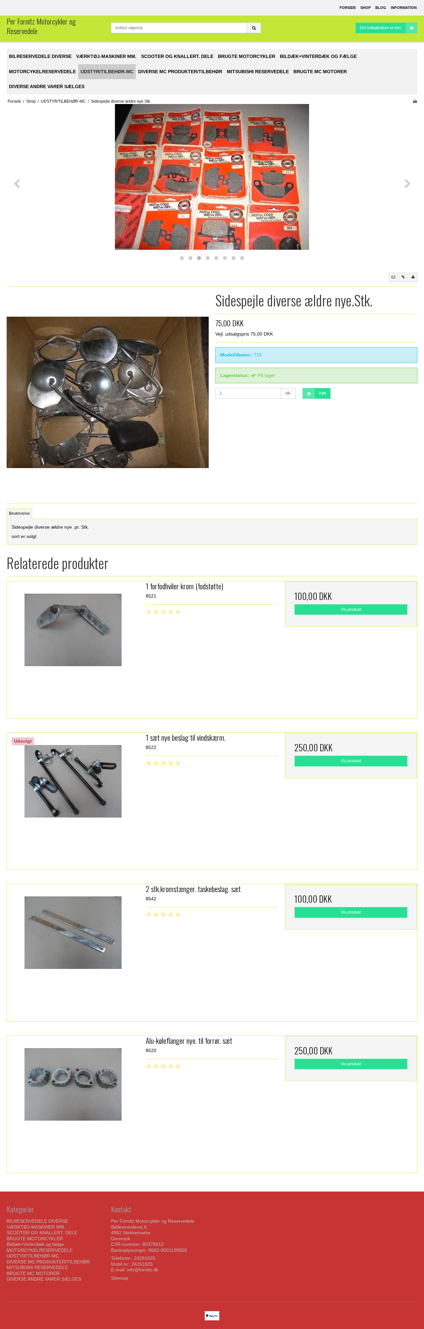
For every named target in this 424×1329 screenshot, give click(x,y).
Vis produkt (351, 609)
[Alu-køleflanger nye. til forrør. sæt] (73, 1102)
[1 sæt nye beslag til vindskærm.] (73, 799)
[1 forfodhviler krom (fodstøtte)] (73, 647)
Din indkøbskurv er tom (380, 28)
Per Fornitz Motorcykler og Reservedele (41, 26)
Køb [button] (322, 393)
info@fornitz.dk (142, 1269)
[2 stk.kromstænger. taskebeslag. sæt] (73, 950)
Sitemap (119, 1278)
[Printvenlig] (414, 101)
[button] (393, 277)
